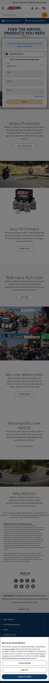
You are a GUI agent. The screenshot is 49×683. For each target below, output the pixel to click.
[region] (24, 659)
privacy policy (10, 649)
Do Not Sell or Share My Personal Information (23, 657)
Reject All (24, 670)
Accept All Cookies (24, 677)
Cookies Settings (24, 663)
